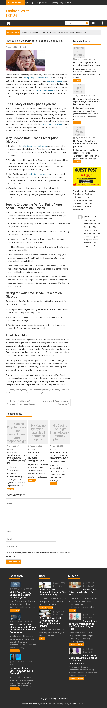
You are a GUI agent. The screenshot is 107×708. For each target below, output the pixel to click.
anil (27, 589)
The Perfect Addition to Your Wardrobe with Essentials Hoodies (21, 402)
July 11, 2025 (89, 615)
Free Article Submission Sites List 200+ (92, 223)
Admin (24, 47)
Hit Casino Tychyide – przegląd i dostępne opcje (38, 432)
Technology (15, 610)
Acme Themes (79, 703)
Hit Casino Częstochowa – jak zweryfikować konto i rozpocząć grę (17, 432)
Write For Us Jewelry (82, 197)
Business (11, 390)
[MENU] (104, 23)
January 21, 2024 (17, 662)
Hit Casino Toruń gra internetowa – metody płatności (60, 432)
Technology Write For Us (84, 200)
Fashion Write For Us (18, 13)
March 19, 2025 (17, 621)
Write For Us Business (83, 203)
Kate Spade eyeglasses (53, 124)
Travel (50, 607)
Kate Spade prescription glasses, (37, 77)
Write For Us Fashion (82, 194)
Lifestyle (25, 390)
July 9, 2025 (89, 649)
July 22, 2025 (89, 583)
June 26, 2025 (60, 583)
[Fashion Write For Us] (8, 22)
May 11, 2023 (60, 612)
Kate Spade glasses (46, 90)
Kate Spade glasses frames (34, 146)
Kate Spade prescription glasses (35, 393)
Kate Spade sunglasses (39, 174)
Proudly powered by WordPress (36, 703)
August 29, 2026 (14, 446)
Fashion (18, 390)
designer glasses (54, 81)
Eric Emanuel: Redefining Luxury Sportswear (56, 402)
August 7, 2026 (17, 589)
